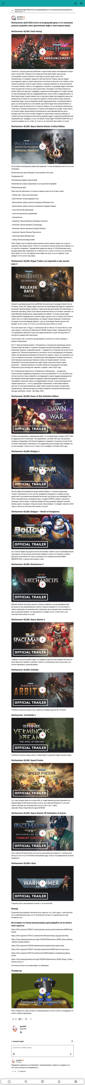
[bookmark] (26, 1019)
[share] (30, 1019)
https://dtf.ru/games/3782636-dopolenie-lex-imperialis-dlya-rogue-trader (37, 946)
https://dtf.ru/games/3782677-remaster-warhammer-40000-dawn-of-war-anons (40, 949)
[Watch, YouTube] (42, 51)
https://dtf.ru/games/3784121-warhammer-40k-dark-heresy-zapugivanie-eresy (39, 936)
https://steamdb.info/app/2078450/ (32, 808)
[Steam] (21, 1032)
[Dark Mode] (75, 3)
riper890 (20, 17)
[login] (81, 3)
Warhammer (20, 19)
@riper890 (23, 1029)
